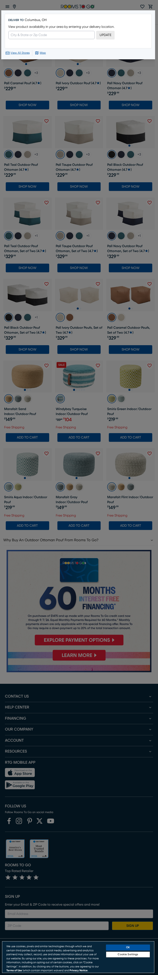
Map (43, 52)
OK (128, 947)
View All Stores (20, 52)
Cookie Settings (128, 954)
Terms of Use (14, 970)
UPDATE (105, 35)
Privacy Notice (79, 970)
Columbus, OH (36, 20)
